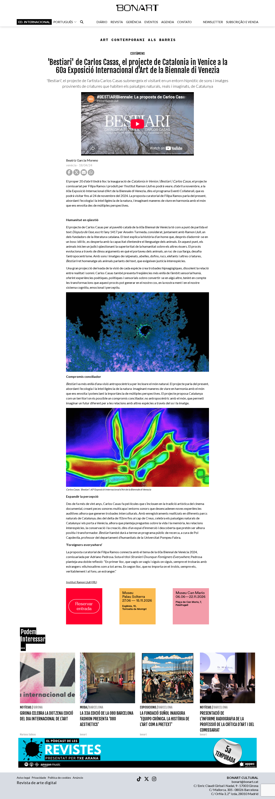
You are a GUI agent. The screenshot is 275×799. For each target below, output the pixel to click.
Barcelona (96, 707)
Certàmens (137, 53)
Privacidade (39, 777)
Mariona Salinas (28, 734)
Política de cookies (59, 777)
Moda (83, 707)
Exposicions (148, 707)
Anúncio (78, 777)
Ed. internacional (34, 22)
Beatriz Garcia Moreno (82, 160)
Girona (37, 707)
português (63, 22)
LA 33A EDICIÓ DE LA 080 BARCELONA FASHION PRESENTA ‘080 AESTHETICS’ (106, 719)
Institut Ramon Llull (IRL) (81, 582)
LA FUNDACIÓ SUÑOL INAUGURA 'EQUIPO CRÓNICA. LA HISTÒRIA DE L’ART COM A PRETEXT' (164, 719)
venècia (71, 165)
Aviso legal (23, 777)
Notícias (25, 707)
